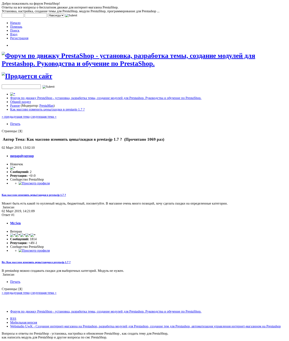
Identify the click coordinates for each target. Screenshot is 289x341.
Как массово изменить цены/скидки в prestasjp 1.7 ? (47, 109)
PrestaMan (46, 105)
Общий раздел (20, 102)
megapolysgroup (22, 156)
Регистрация (19, 38)
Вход (13, 34)
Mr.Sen (15, 223)
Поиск (14, 30)
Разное (15, 105)
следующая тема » (43, 116)
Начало (15, 23)
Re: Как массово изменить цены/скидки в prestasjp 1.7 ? (36, 262)
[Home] (12, 94)
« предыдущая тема (16, 116)
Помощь (16, 26)
